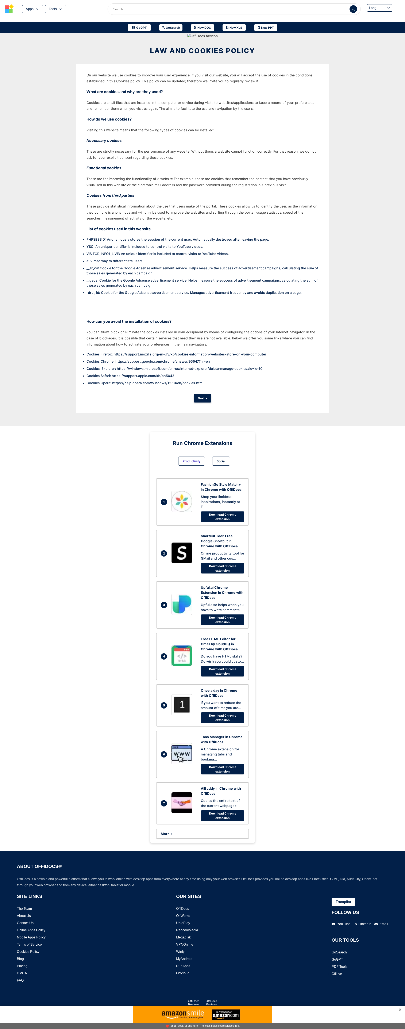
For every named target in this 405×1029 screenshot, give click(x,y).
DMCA (22, 973)
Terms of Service (29, 944)
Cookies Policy (28, 951)
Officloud (182, 973)
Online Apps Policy (31, 930)
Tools (53, 9)
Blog (20, 959)
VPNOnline (184, 944)
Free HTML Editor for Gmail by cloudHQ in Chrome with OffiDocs (219, 644)
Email (383, 924)
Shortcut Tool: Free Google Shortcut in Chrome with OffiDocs (219, 541)
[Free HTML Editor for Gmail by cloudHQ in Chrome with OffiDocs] (183, 665)
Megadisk (183, 937)
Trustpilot (343, 902)
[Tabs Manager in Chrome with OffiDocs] (183, 763)
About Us (24, 916)
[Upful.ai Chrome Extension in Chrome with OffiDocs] (183, 613)
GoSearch (339, 952)
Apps (30, 9)
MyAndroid (184, 959)
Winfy (180, 951)
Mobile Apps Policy (31, 937)
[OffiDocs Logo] (9, 9)
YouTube (344, 924)
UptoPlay (183, 923)
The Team (24, 908)
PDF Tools (339, 966)
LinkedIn (364, 924)
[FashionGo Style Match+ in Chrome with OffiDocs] (183, 510)
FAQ (20, 980)
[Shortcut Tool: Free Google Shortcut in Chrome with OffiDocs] (183, 562)
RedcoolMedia (187, 930)
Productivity (191, 461)
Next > (202, 398)
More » (167, 834)
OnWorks (183, 916)
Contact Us (25, 923)
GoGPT (337, 959)
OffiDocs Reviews (193, 1002)
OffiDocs (182, 908)
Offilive (337, 974)
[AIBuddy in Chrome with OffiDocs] (183, 812)
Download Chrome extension (222, 517)
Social (221, 461)
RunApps (183, 966)
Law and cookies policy (202, 51)
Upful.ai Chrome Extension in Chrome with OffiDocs (222, 592)
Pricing (22, 966)
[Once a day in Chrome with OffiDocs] (183, 714)
